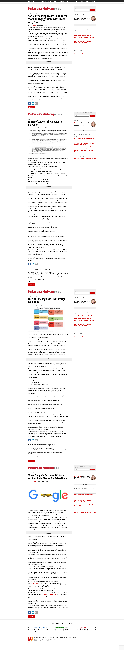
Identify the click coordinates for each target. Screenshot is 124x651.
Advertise (87, 1)
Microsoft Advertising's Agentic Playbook (84, 33)
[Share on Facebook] (29, 103)
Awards (55, 1)
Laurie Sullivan (32, 25)
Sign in (75, 1)
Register (81, 1)
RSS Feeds (57, 637)
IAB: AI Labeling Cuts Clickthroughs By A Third (85, 35)
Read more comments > (62, 284)
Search (71, 1)
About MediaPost (37, 637)
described (35, 583)
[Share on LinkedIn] (33, 103)
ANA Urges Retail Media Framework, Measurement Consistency (82, 42)
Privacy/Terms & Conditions (70, 637)
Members (61, 1)
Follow (93, 1)
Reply (29, 281)
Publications (43, 1)
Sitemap (61, 637)
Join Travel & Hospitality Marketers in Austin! (85, 53)
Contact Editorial (50, 637)
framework (33, 343)
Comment (31, 107)
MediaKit (44, 637)
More (67, 1)
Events (49, 1)
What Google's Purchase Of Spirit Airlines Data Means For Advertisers (84, 38)
